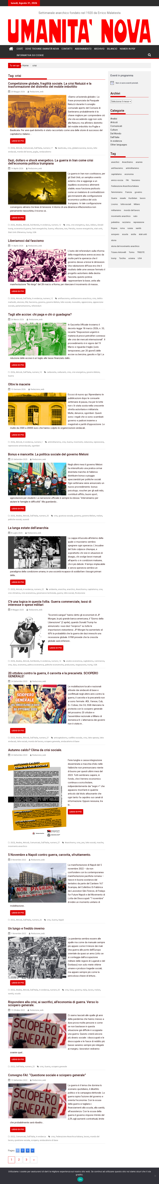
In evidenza (45, 225)
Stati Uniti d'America (16, 232)
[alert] (129, 83)
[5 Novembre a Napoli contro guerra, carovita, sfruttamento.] (37, 865)
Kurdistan (133, 198)
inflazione (59, 229)
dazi (87, 225)
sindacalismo (45, 152)
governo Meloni (52, 302)
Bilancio (112, 48)
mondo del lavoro (24, 152)
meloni (99, 516)
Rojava (114, 228)
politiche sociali (15, 519)
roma (122, 228)
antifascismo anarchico (80, 298)
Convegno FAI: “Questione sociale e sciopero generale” (47, 1075)
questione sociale (22, 1140)
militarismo (116, 210)
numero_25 (44, 516)
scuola (17, 994)
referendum (36, 306)
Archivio (99, 48)
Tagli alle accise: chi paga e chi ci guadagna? (40, 314)
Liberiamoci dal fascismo (26, 241)
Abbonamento (83, 48)
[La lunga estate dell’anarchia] (37, 538)
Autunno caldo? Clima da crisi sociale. (35, 750)
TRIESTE (141, 252)
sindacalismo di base (70, 741)
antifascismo (63, 298)
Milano (137, 204)
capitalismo (93, 589)
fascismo (33, 302)
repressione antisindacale (19, 446)
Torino (131, 252)
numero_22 (39, 589)
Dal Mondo (34, 225)
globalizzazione (79, 148)
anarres (139, 162)
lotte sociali (66, 302)
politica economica (35, 665)
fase (72, 990)
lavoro (89, 148)
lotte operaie (93, 738)
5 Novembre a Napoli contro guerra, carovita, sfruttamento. (49, 855)
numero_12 (56, 225)
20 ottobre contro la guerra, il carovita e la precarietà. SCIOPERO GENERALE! (53, 674)
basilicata (62, 148)
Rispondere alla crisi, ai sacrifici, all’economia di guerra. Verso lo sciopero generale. (53, 1003)
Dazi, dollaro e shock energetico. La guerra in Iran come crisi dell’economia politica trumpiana (50, 161)
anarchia (62, 589)
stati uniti (98, 229)
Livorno (114, 204)
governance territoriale (46, 593)
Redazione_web (36, 92)
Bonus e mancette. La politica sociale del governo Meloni (48, 454)
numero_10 (37, 372)
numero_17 (48, 148)
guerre (60, 593)
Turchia (122, 258)
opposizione (86, 302)
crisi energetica (77, 225)
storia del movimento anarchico (125, 246)
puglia (35, 152)
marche (100, 843)
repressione (99, 442)
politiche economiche (54, 665)
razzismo (126, 222)
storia (113, 240)
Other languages (118, 144)
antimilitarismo (54, 442)
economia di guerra (22, 229)
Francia (128, 192)
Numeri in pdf (127, 48)
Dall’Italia (114, 137)
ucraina (131, 258)
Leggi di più (18, 141)
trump (29, 232)
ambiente (53, 589)
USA (34, 232)
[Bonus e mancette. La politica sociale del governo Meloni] (37, 464)
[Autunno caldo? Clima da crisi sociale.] (37, 760)
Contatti (66, 48)
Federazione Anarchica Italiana (69, 1137)
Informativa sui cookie (30, 55)
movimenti (78, 442)
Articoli (19, 148)
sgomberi (36, 446)
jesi (82, 843)
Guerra (51, 229)
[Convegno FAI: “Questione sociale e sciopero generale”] (37, 1085)
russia (130, 228)
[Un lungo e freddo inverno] (37, 938)
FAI (127, 180)
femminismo (117, 192)
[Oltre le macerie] (37, 394)
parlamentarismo (23, 306)
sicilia (133, 234)
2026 (13, 148)
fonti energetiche (39, 229)
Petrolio (71, 229)
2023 (13, 738)
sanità (11, 994)
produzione (69, 665)
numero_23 (30, 1067)
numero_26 (37, 920)
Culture (114, 129)
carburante (51, 372)
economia (22, 665)
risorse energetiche (84, 229)
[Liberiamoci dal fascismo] (37, 251)
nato (135, 216)
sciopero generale (52, 741)
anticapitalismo (60, 738)
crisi (69, 148)
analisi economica (74, 661)
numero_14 (56, 661)
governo (41, 302)
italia (85, 990)
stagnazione (80, 665)
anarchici (71, 589)
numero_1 (38, 442)
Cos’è (20, 48)
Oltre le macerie (19, 384)
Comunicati (28, 148)
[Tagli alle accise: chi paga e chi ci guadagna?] (37, 324)
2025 (13, 516)
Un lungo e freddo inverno (26, 928)
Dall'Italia (38, 148)
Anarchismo (81, 589)
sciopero (35, 1140)
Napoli (61, 920)
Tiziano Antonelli (118, 252)
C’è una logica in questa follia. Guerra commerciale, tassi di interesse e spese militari (49, 603)
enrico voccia (117, 180)
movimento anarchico (17, 846)
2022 (13, 920)
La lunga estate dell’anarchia (28, 528)
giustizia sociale (66, 516)
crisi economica (28, 593)
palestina (115, 222)
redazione (88, 442)
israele (123, 198)
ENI (26, 302)
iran (65, 229)
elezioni (20, 302)
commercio (99, 661)
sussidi (26, 519)
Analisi (19, 225)
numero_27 (44, 738)
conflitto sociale (75, 738)
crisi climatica (14, 593)
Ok (80, 1179)
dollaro (93, 225)
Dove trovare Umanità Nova (42, 48)
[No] (155, 1175)
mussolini (76, 302)
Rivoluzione (80, 593)
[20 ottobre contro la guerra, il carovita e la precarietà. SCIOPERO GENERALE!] (37, 686)
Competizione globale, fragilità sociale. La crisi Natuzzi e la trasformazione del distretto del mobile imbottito (49, 85)
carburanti (61, 372)
